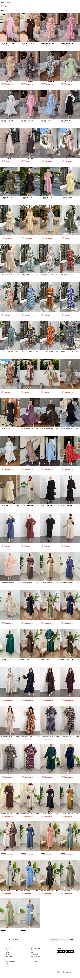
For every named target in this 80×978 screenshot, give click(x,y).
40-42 (5, 49)
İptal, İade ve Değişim (35, 956)
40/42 (45, 164)
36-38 (2, 49)
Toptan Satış (34, 961)
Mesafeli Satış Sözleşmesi (11, 959)
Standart (2, 203)
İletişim (7, 952)
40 (44, 511)
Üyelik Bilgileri (9, 958)
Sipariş (32, 952)
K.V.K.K (7, 954)
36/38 (42, 164)
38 (43, 511)
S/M (41, 49)
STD (22, 396)
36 (41, 511)
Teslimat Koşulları (9, 963)
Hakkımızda (8, 950)
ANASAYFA (2, 6)
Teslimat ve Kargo (35, 954)
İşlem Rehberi (34, 959)
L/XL (44, 49)
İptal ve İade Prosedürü (11, 961)
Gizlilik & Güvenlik (9, 956)
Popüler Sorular (34, 950)
